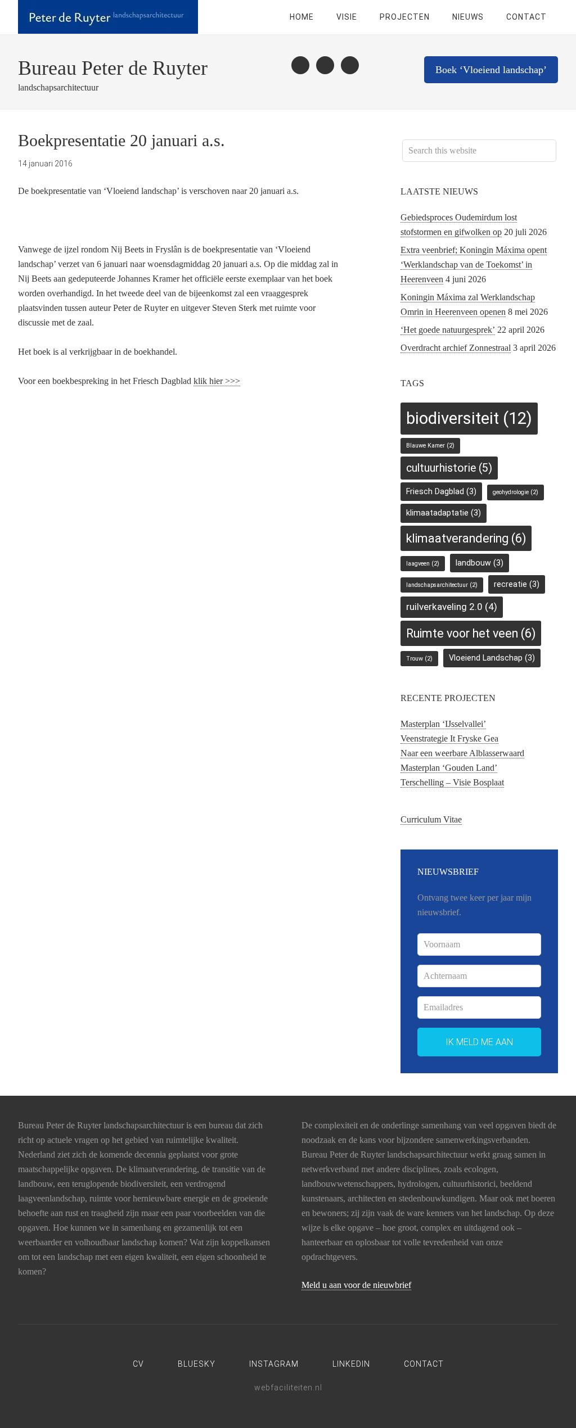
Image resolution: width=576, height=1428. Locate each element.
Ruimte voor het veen (471, 633)
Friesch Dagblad (441, 491)
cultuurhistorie (449, 468)
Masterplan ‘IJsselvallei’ (443, 724)
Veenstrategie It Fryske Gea (449, 738)
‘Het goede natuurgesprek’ (447, 330)
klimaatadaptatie (443, 512)
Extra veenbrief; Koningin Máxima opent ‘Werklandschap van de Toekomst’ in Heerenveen (473, 264)
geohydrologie (515, 492)
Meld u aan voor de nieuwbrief (356, 1285)
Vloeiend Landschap (492, 657)
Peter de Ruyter (108, 17)
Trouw (419, 658)
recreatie (516, 584)
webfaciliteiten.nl (288, 1387)
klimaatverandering (466, 538)
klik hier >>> (217, 381)
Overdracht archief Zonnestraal (455, 348)
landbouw (479, 562)
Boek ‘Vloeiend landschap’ (491, 69)
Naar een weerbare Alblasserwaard (462, 753)
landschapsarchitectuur (442, 585)
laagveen (422, 563)
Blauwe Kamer (430, 445)
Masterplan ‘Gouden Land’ (448, 767)
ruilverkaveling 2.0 (451, 606)
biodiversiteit (469, 418)
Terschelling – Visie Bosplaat (452, 782)
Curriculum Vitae (431, 819)
